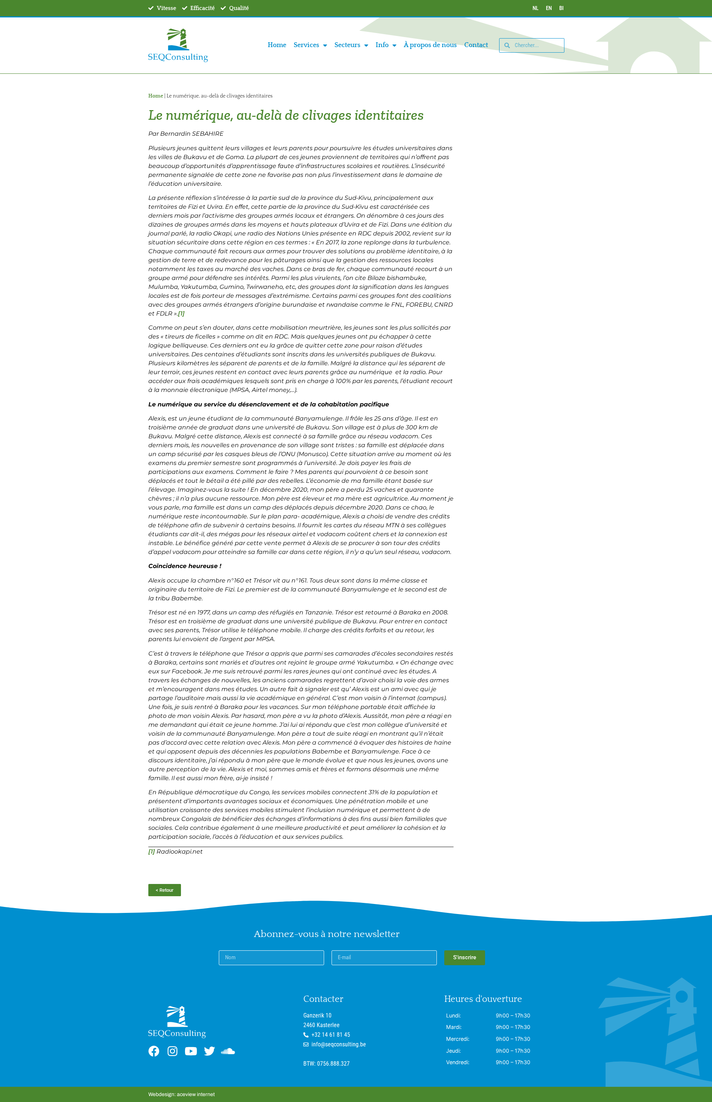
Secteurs (347, 45)
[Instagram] (172, 1051)
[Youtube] (191, 1051)
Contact (476, 45)
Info (382, 45)
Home (277, 45)
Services (306, 45)
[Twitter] (209, 1051)
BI (561, 8)
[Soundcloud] (228, 1051)
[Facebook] (153, 1051)
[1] (181, 313)
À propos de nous (430, 45)
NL (535, 8)
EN (549, 8)
